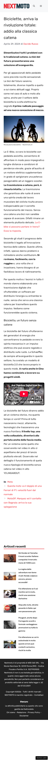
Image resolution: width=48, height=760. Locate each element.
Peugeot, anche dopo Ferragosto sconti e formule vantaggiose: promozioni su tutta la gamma (28, 624)
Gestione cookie (42, 758)
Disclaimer (24, 716)
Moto (10, 481)
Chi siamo (11, 712)
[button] (34, 6)
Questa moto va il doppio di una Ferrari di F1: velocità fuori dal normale (23, 490)
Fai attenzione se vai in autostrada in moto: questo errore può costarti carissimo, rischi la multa (28, 643)
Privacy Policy (34, 712)
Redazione (21, 712)
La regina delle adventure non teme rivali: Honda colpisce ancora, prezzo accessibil (27, 575)
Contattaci (38, 695)
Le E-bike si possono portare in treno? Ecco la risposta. (22, 226)
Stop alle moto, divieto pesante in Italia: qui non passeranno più (28, 608)
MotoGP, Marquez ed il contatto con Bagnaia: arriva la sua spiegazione (22, 502)
